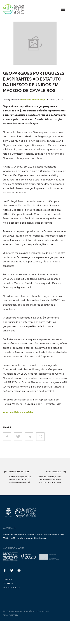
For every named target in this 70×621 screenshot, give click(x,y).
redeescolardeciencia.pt (33, 99)
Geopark (8, 583)
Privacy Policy (12, 587)
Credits (7, 579)
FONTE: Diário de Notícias (18, 412)
